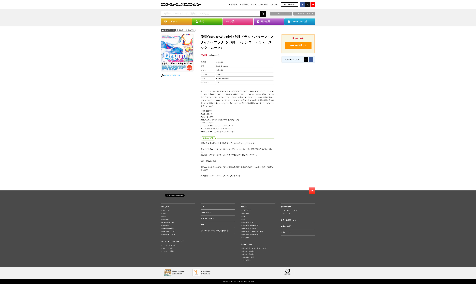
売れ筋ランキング (168, 232)
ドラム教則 (190, 30)
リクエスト (286, 214)
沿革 (244, 219)
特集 (202, 225)
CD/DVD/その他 (168, 222)
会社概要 (245, 214)
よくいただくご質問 (289, 211)
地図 (244, 216)
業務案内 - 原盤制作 (249, 229)
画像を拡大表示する (172, 75)
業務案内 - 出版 (247, 222)
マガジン (165, 211)
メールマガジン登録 (260, 4)
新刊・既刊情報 (168, 229)
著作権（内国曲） (248, 254)
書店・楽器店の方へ (289, 4)
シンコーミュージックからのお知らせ (214, 231)
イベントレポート (207, 218)
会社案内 (234, 4)
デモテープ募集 (168, 251)
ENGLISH (274, 4)
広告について (286, 232)
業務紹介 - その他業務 (250, 234)
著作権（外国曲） (248, 251)
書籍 (164, 214)
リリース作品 (167, 248)
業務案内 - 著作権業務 (250, 225)
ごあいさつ (246, 211)
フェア (203, 206)
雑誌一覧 (165, 225)
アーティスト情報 (168, 245)
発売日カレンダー (168, 234)
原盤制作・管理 (248, 257)
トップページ (170, 30)
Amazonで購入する (298, 45)
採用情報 (245, 4)
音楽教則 (180, 30)
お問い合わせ (286, 207)
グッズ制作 (246, 260)
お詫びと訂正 (286, 226)
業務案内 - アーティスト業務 (252, 232)
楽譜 (164, 216)
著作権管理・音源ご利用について (254, 248)
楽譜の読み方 (206, 212)
